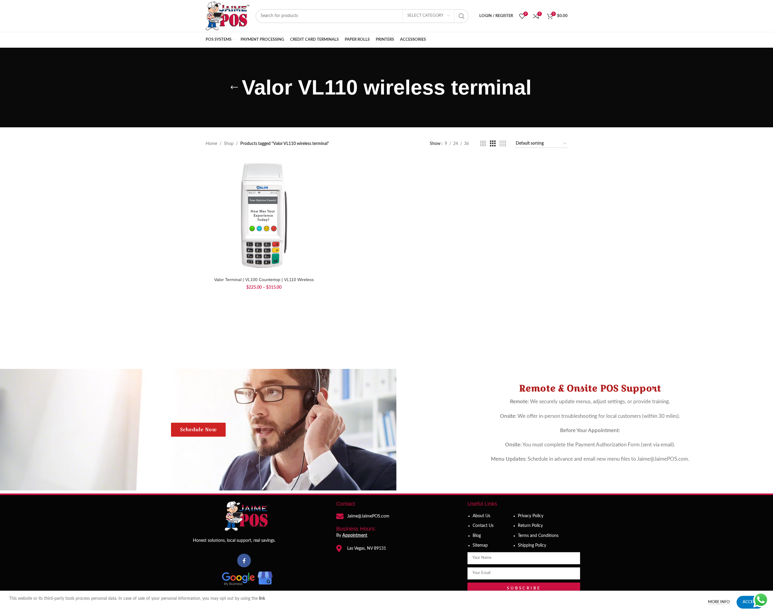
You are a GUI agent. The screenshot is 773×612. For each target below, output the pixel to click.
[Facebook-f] (244, 560)
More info (719, 601)
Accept (750, 601)
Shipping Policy (532, 545)
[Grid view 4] (503, 144)
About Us (481, 516)
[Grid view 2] (483, 144)
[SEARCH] (462, 16)
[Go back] (234, 87)
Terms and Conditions (538, 536)
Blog (477, 536)
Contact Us (483, 526)
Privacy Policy (530, 516)
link (262, 597)
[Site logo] (227, 16)
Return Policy (530, 526)
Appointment (354, 535)
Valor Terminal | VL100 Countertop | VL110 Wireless (264, 279)
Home (211, 144)
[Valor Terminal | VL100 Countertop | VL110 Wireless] (264, 215)
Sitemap (480, 545)
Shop (229, 144)
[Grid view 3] (493, 144)
